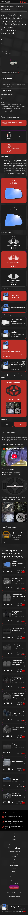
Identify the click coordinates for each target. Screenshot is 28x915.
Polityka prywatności (14, 844)
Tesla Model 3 (4, 52)
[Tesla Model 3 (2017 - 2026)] (13, 63)
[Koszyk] (26, 2)
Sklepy (14, 859)
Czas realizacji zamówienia (14, 851)
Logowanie (14, 868)
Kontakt (14, 839)
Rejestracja (14, 871)
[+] (17, 909)
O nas (14, 836)
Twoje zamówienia (14, 874)
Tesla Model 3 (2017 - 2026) (14, 6)
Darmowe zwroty (14, 854)
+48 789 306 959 (15, 883)
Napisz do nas (13, 887)
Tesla (2, 6)
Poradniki (14, 856)
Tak (7, 424)
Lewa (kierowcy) (16, 136)
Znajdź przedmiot (14, 862)
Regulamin (14, 842)
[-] (12, 909)
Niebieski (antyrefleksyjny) (18, 307)
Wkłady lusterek (5, 9)
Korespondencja (14, 876)
